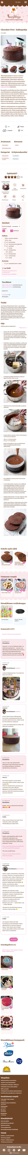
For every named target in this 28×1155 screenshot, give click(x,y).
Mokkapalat (4, 1106)
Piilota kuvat (22, 327)
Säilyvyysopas (5, 1088)
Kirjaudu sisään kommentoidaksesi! (11, 634)
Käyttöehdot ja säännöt (7, 1123)
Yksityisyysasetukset (7, 1142)
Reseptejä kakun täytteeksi (9, 274)
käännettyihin (5, 87)
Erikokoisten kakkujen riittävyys (10, 1084)
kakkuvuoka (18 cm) (7, 285)
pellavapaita (20, 868)
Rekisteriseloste (5, 1125)
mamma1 (17, 668)
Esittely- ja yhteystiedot (7, 1135)
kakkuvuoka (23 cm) (7, 287)
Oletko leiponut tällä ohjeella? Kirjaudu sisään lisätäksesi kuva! (12, 950)
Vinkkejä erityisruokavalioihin (9, 1086)
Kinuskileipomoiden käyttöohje (9, 1129)
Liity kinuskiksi (5, 1121)
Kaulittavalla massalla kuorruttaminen (11, 1093)
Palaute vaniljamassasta (7, 1140)
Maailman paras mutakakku (8, 1102)
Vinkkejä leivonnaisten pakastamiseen (11, 1091)
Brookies (3, 1110)
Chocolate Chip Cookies (7, 1099)
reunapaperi (5, 294)
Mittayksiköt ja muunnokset (8, 1080)
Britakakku (4, 1113)
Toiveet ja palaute (5, 1137)
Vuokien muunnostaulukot (8, 1082)
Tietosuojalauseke (6, 1127)
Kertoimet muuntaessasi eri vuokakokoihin (9, 271)
